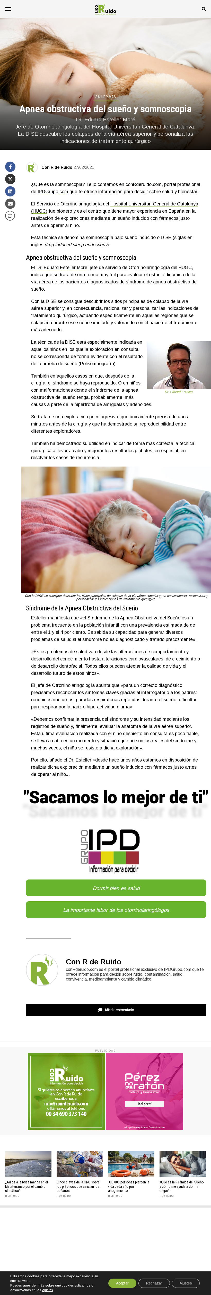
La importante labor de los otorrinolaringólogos (116, 910)
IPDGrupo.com (53, 191)
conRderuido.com (144, 184)
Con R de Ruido (56, 167)
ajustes (47, 1290)
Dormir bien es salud (116, 888)
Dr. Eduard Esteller (178, 392)
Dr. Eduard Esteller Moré (62, 267)
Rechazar (154, 1283)
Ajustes (186, 1283)
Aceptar (122, 1283)
